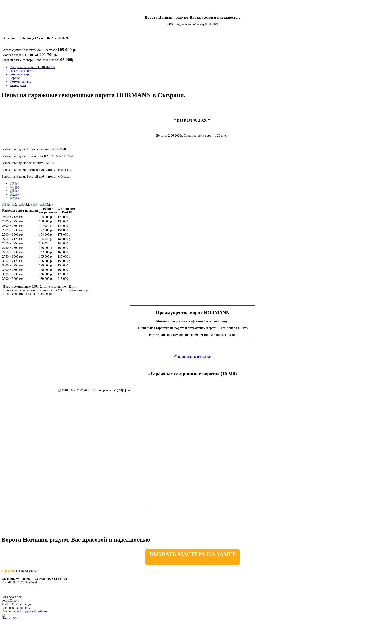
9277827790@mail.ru (27, 582)
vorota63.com (10, 600)
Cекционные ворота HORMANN (32, 67)
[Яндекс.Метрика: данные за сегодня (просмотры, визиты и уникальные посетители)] (10, 616)
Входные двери (20, 74)
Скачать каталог (192, 356)
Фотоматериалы (21, 81)
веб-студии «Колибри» (32, 611)
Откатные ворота (21, 70)
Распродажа (18, 85)
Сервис (15, 78)
